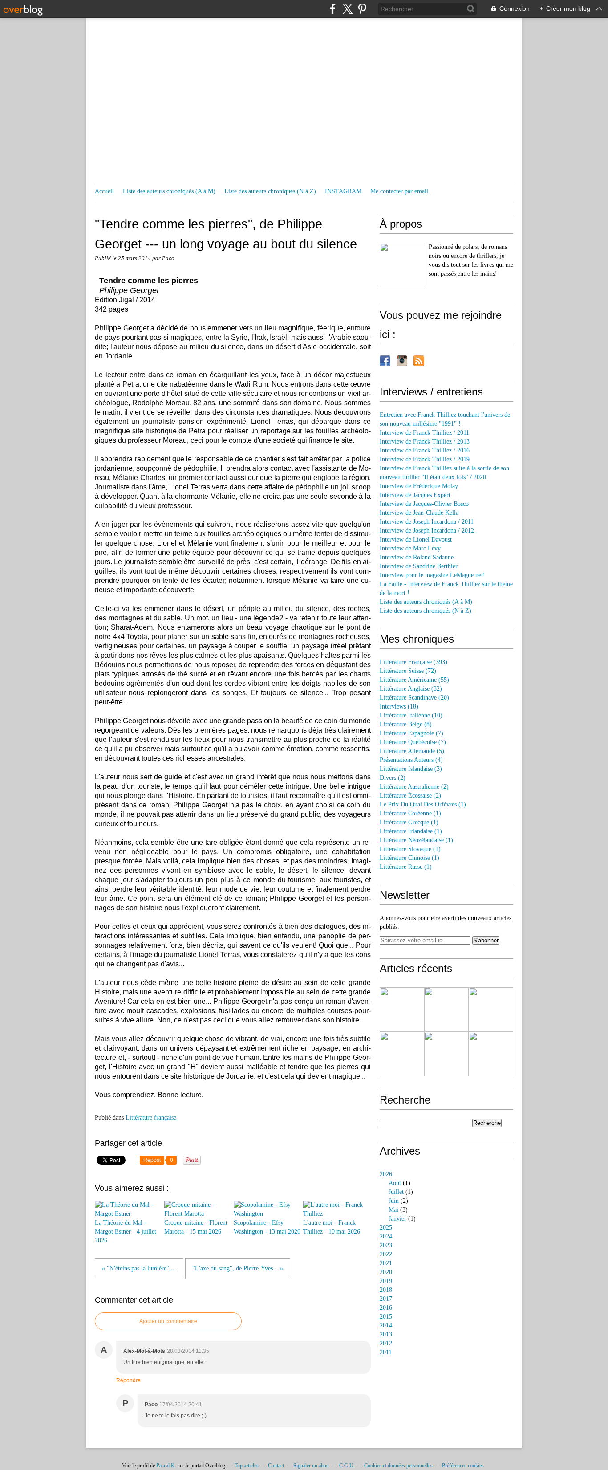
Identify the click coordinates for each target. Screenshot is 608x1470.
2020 (386, 1272)
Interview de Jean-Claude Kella (419, 512)
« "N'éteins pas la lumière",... (139, 1268)
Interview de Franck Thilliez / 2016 (425, 450)
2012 (386, 1343)
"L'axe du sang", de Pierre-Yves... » (237, 1268)
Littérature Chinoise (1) (409, 858)
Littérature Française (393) (413, 662)
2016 (386, 1307)
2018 (386, 1290)
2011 (386, 1352)
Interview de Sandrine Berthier (419, 566)
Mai (393, 1209)
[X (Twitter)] (347, 9)
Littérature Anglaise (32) (411, 688)
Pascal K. (166, 1465)
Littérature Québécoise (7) (413, 742)
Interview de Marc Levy (410, 548)
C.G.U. (347, 1465)
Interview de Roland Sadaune (417, 557)
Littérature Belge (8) (406, 724)
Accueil (104, 191)
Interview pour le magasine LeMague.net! (432, 575)
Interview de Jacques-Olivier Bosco (424, 504)
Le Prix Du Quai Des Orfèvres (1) (423, 804)
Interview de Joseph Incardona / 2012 (427, 530)
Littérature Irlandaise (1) (411, 831)
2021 (386, 1263)
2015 (386, 1316)
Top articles (247, 1465)
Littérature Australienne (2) (414, 786)
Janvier (397, 1218)
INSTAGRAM (343, 191)
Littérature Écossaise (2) (410, 795)
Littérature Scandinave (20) (414, 697)
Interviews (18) (399, 706)
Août (395, 1183)
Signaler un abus (311, 1465)
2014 (386, 1325)
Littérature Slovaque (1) (410, 849)
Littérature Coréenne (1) (410, 813)
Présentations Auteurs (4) (411, 760)
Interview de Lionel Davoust (416, 539)
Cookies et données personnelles (398, 1465)
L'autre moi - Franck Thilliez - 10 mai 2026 (331, 1227)
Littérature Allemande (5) (412, 751)
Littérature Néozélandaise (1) (416, 840)
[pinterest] (362, 9)
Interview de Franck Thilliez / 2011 (424, 432)
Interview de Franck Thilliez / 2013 (425, 441)
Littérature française (151, 1117)
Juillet (396, 1192)
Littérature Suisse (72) (408, 671)
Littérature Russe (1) (406, 866)
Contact (276, 1465)
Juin (394, 1200)
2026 (386, 1174)
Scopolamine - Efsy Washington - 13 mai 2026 (267, 1227)
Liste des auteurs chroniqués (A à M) (169, 191)
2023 (386, 1245)
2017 (386, 1298)
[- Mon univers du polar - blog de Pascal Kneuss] (402, 265)
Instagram (402, 360)
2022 (386, 1254)
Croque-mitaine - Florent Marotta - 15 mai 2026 (195, 1227)
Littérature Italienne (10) (411, 715)
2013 (386, 1334)
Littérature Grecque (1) (409, 822)
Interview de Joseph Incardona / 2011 (427, 521)
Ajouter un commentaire (168, 1321)
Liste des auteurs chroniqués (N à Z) (270, 191)
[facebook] (332, 9)
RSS (418, 360)
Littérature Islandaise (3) (411, 769)
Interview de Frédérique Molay (419, 486)
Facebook (385, 360)
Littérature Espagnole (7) (411, 733)
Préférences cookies (463, 1465)
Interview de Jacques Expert (415, 495)
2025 (386, 1227)
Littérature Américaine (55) (414, 679)
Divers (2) (392, 777)
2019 (386, 1281)
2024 (386, 1236)
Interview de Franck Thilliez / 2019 (425, 459)
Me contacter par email (399, 191)
